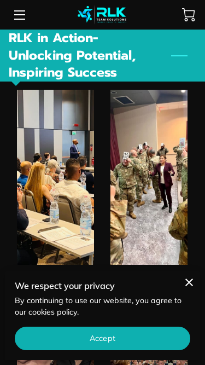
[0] (188, 14)
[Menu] (19, 15)
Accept (102, 338)
